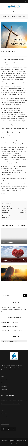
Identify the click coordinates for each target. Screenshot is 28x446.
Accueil (3, 376)
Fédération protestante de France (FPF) (10, 404)
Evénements (4, 386)
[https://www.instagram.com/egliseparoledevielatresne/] (8, 429)
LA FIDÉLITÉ (5, 279)
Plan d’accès (4, 413)
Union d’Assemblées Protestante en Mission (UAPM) (14, 400)
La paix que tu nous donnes (10, 326)
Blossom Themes (14, 441)
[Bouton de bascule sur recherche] (25, 1)
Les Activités (4, 389)
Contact (3, 410)
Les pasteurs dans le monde (10, 322)
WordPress (14, 443)
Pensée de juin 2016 (7, 242)
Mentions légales (5, 417)
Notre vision (4, 379)
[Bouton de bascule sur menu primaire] (14, 12)
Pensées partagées (6, 383)
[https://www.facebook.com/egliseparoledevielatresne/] (3, 429)
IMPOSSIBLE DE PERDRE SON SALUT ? (13, 330)
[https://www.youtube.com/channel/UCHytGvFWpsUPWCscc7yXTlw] (13, 429)
